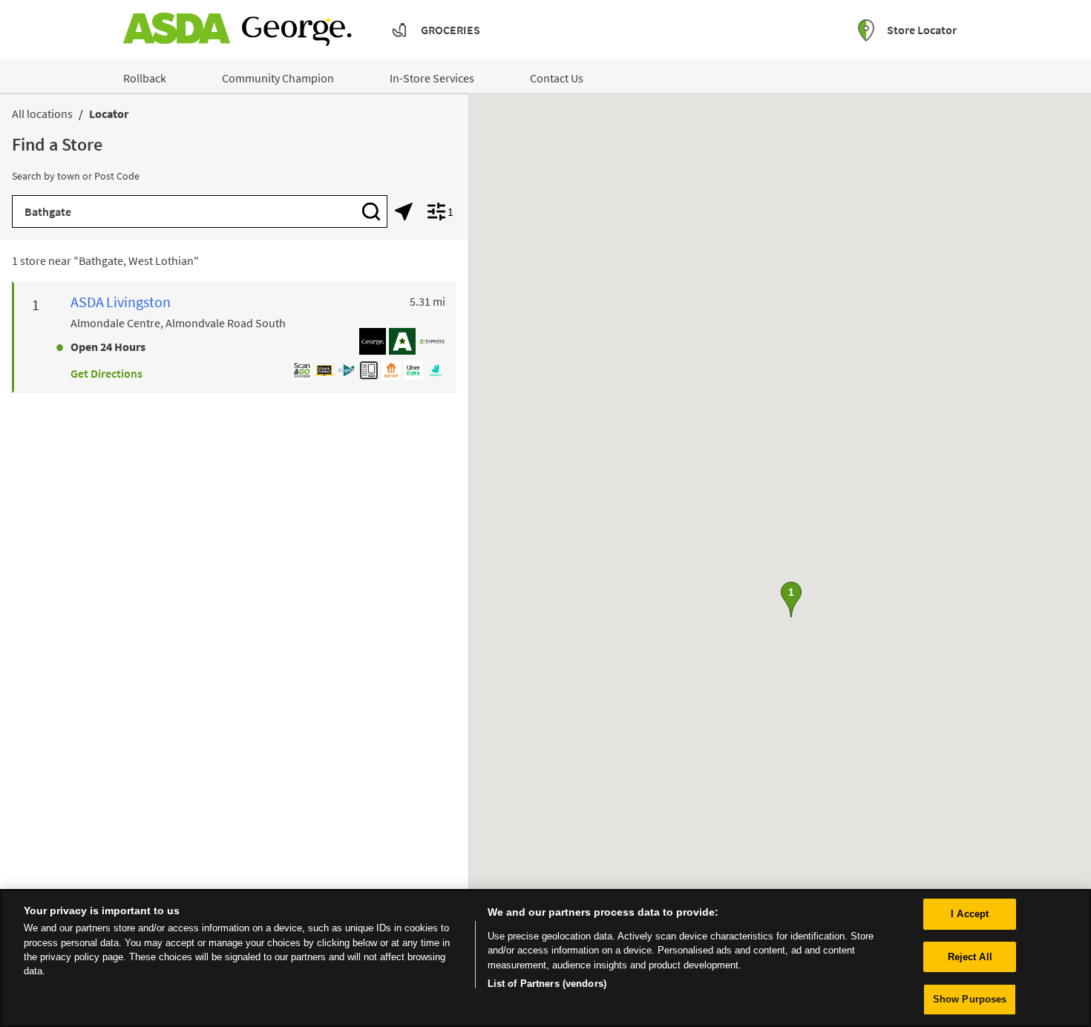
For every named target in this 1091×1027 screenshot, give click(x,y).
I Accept (970, 913)
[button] (791, 599)
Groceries (450, 29)
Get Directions (106, 373)
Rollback (144, 77)
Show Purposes (970, 999)
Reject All (970, 956)
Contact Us (556, 77)
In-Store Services (432, 77)
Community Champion (278, 77)
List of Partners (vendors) (547, 983)
